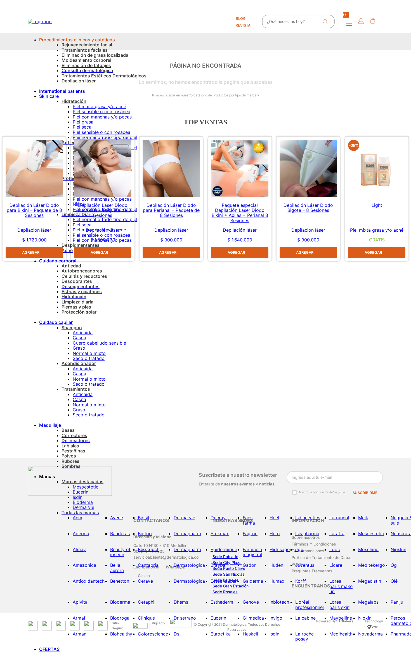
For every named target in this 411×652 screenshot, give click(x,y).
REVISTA (243, 25)
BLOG (241, 18)
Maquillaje (50, 425)
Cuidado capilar (56, 322)
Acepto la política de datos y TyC (322, 492)
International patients (62, 91)
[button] (361, 21)
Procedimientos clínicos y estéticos (77, 39)
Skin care (49, 96)
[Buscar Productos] (326, 21)
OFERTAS (49, 649)
